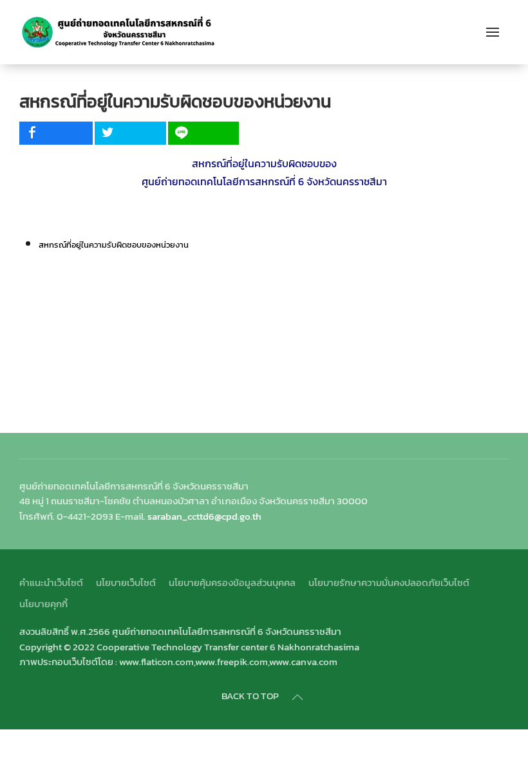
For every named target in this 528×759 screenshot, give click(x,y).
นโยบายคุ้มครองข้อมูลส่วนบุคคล (232, 582)
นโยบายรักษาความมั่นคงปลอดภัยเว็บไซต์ (388, 582)
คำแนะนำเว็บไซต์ (51, 582)
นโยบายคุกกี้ (43, 603)
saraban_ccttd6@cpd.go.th (204, 516)
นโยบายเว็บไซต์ (126, 582)
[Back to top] (297, 697)
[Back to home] (118, 32)
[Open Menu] (492, 32)
